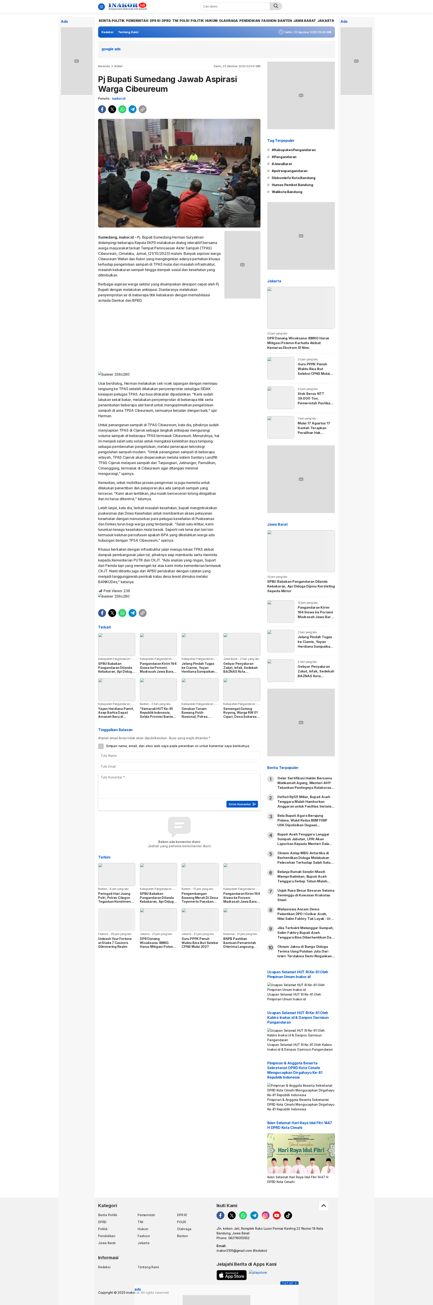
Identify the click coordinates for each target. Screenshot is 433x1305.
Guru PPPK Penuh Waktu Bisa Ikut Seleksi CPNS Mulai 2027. (200, 942)
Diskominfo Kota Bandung (294, 178)
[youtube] (277, 1215)
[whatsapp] (122, 109)
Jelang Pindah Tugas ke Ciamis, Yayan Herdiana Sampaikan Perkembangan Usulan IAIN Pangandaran (199, 671)
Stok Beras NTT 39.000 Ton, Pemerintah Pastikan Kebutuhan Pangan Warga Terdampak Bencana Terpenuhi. (315, 405)
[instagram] (265, 1215)
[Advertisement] (159, 338)
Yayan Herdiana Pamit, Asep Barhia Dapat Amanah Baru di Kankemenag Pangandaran (116, 716)
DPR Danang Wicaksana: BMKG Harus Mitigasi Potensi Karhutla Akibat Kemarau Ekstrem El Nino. (158, 948)
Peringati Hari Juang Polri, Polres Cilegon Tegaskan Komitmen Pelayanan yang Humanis (114, 901)
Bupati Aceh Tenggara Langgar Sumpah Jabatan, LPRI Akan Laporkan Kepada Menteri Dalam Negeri (304, 841)
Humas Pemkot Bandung (292, 185)
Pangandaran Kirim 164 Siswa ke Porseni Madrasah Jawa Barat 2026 (158, 669)
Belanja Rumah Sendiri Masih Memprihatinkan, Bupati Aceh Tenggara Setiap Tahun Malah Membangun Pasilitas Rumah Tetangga (302, 881)
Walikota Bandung (287, 192)
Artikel (118, 66)
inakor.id (118, 98)
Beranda (104, 66)
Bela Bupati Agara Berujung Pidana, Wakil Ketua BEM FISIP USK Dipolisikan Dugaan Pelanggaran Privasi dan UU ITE (303, 822)
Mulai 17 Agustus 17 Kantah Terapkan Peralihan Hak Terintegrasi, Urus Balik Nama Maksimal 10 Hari (315, 435)
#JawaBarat (282, 164)
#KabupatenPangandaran (294, 150)
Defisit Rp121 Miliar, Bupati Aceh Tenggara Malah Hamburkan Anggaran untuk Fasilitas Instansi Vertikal (304, 804)
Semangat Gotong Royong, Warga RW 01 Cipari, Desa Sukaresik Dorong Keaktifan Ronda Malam (241, 716)
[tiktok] (288, 1215)
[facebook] (102, 109)
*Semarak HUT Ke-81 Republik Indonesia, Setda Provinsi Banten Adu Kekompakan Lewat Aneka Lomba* (157, 716)
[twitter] (112, 109)
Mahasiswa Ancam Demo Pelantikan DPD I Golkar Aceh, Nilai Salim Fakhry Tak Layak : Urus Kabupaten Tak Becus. (306, 916)
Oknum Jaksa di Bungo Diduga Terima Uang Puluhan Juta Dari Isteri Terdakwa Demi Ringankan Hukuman (304, 953)
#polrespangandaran (290, 171)
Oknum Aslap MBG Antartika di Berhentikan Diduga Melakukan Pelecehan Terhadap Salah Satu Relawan (303, 860)
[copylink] (143, 109)
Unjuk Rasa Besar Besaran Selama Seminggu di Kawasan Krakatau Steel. (305, 895)
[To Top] (323, 1205)
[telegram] (132, 109)
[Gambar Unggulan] (179, 173)
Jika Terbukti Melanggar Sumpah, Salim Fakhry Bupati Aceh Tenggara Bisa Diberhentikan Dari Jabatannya (305, 935)
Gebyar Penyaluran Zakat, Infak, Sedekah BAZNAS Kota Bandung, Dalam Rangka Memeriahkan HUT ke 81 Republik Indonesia (240, 675)
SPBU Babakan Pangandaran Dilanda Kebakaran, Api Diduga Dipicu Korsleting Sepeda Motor (116, 671)
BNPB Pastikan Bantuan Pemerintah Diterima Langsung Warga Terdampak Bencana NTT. (239, 946)
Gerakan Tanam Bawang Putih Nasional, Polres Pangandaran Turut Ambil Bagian (197, 716)
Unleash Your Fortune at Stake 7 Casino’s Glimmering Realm (115, 942)
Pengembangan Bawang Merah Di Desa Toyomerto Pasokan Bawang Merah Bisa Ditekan (200, 901)
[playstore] (258, 1275)
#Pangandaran (284, 157)
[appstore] (231, 1275)
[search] (276, 6)
